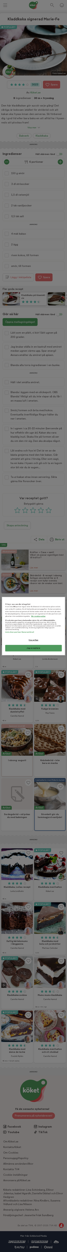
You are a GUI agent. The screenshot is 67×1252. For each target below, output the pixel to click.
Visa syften (33, 640)
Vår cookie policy (38, 616)
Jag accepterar (33, 648)
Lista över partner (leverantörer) (19, 632)
